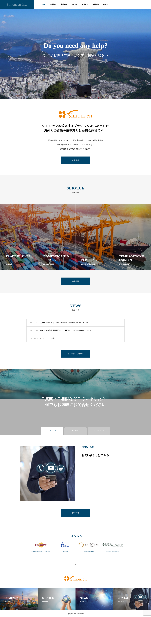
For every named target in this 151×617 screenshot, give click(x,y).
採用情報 (96, 4)
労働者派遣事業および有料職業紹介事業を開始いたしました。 (65, 322)
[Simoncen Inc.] (75, 578)
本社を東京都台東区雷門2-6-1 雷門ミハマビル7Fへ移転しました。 (67, 330)
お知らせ (74, 4)
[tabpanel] (75, 49)
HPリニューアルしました (50, 338)
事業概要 (64, 4)
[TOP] (75, 564)
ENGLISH (106, 4)
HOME (43, 4)
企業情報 (53, 4)
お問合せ (85, 4)
